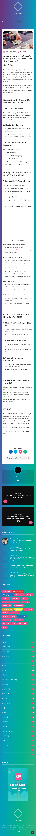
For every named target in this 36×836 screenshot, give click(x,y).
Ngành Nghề (18, 605)
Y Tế (4, 627)
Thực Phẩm (18, 620)
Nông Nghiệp (7, 609)
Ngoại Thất (7, 605)
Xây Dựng (22, 623)
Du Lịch (29, 595)
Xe (14, 623)
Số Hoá (5, 613)
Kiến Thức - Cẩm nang (10, 602)
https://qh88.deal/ (11, 250)
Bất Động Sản (18, 591)
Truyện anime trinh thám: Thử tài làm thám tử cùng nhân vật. (21, 549)
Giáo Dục (15, 598)
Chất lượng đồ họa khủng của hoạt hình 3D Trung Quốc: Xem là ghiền (21, 566)
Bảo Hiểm (6, 591)
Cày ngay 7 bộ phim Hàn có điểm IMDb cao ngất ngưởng (21, 541)
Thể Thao (22, 616)
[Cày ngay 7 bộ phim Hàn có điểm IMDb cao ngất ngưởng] (5, 541)
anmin (18, 476)
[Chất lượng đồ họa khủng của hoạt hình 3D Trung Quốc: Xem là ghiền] (5, 566)
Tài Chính (6, 623)
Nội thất (18, 609)
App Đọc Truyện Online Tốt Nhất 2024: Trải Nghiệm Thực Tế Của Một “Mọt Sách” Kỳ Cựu (22, 559)
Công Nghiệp (7, 595)
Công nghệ (19, 595)
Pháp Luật (28, 609)
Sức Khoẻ (15, 613)
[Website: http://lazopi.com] (18, 480)
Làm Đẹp (25, 602)
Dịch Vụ (5, 598)
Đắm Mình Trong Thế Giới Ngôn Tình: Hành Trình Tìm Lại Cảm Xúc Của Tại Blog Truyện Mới (22, 575)
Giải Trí (24, 598)
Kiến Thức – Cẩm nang (9, 680)
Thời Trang (7, 620)
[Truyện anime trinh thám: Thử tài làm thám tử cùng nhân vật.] (5, 549)
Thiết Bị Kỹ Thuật (9, 616)
